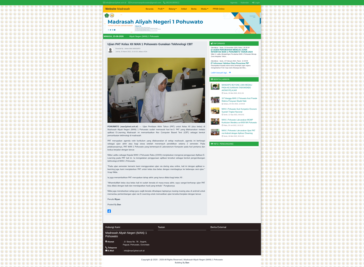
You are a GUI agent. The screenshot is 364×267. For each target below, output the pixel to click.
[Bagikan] (109, 211)
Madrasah (117, 8)
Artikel (184, 9)
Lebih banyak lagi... (220, 72)
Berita (194, 9)
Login (257, 2)
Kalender (245, 2)
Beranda (149, 9)
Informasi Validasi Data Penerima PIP (231, 63)
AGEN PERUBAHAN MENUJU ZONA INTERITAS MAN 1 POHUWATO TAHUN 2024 (232, 51)
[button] (161, 8)
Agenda (234, 2)
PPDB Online (219, 9)
